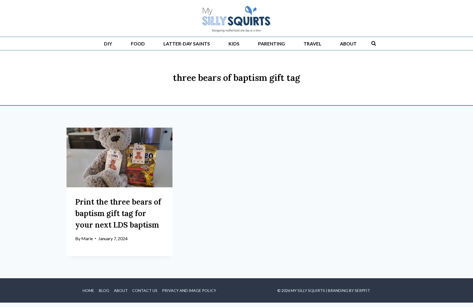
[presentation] (119, 157)
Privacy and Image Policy (189, 290)
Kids (234, 44)
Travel (312, 44)
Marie (87, 238)
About (348, 44)
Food (138, 44)
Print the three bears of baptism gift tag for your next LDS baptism (118, 213)
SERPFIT (362, 290)
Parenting (271, 44)
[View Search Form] (374, 43)
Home (88, 290)
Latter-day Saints (186, 44)
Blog (104, 290)
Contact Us (144, 290)
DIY (108, 44)
